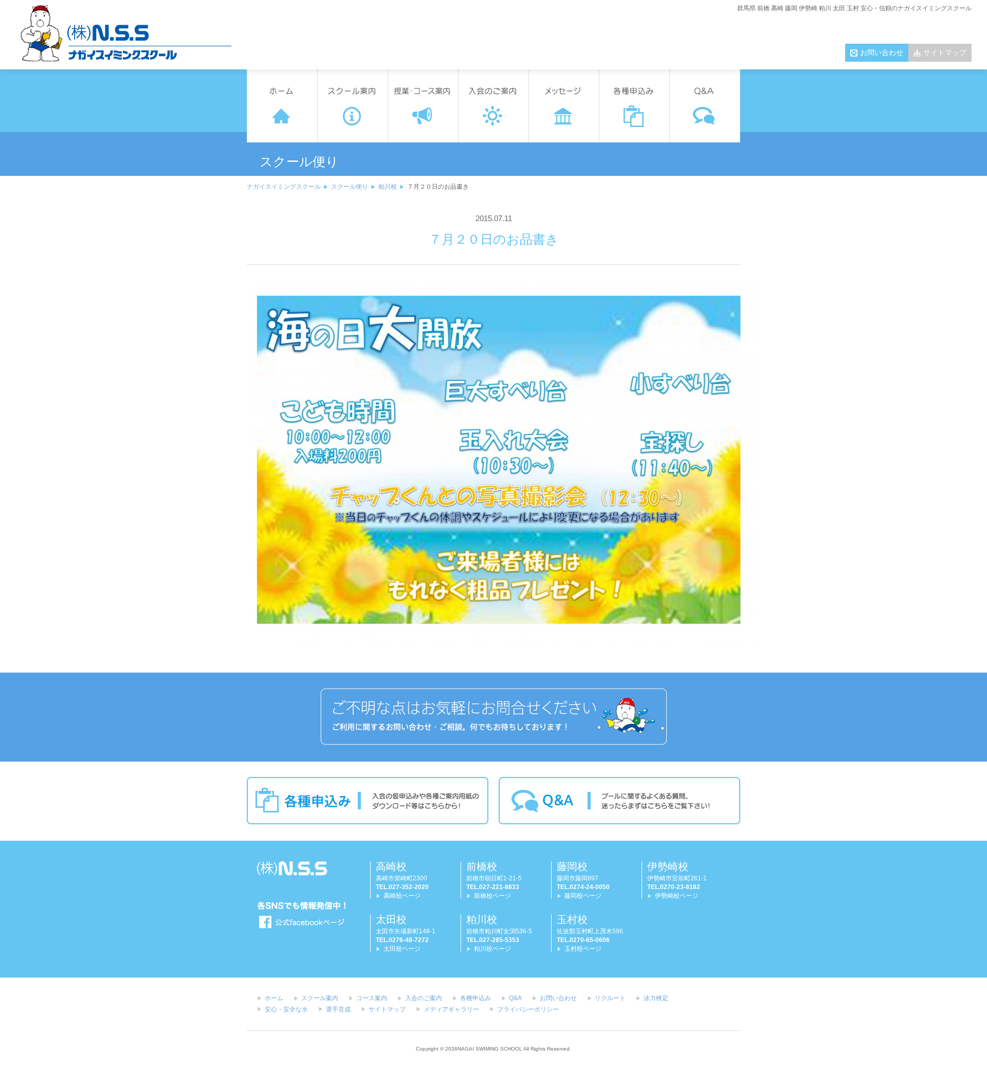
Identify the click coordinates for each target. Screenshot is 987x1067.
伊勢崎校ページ (676, 895)
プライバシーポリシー (528, 1009)
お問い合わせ (881, 52)
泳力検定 (656, 998)
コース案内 (371, 998)
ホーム (274, 998)
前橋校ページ (492, 895)
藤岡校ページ (582, 895)
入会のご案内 (423, 998)
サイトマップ (944, 52)
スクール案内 (319, 998)
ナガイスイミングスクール (284, 186)
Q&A (515, 998)
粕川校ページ (492, 948)
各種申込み (475, 998)
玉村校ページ (582, 948)
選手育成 (338, 1009)
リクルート (610, 998)
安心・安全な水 (286, 1009)
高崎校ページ (402, 895)
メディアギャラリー (451, 1009)
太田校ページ (402, 948)
